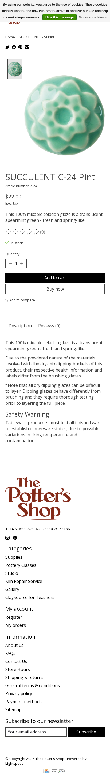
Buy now (55, 289)
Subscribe (86, 732)
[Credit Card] (46, 771)
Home (10, 37)
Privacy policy (18, 693)
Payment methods (23, 701)
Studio (11, 573)
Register (13, 617)
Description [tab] (20, 326)
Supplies (13, 557)
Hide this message (59, 17)
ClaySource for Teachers (29, 597)
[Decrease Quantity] (10, 263)
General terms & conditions (32, 685)
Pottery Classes (20, 565)
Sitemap (13, 709)
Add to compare (22, 300)
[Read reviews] (22, 232)
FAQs (10, 653)
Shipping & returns (24, 677)
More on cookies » (93, 17)
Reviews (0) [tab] (49, 326)
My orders (15, 625)
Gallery (12, 589)
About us (14, 645)
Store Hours (17, 669)
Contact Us (16, 661)
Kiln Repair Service (23, 581)
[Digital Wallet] (58, 771)
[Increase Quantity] (21, 263)
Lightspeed (14, 763)
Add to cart (55, 278)
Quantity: (12, 254)
